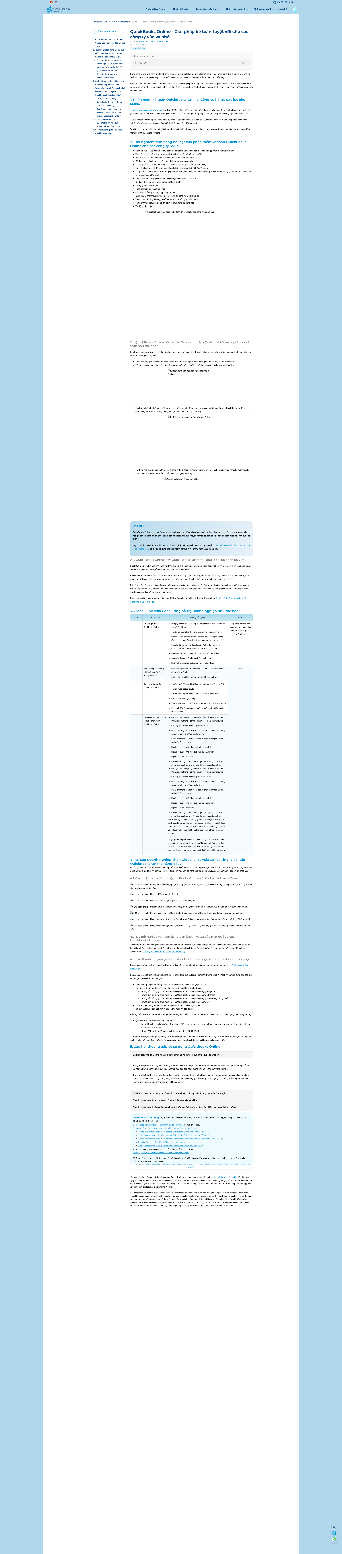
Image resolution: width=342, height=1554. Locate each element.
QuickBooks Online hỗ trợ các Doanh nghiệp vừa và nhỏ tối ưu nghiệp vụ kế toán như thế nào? (110, 63)
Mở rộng (191, 1167)
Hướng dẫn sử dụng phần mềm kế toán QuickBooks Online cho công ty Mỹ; (171, 1146)
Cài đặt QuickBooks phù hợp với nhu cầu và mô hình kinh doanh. (161, 1152)
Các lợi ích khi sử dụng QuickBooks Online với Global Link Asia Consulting (109, 102)
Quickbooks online (138, 48)
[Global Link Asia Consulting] (63, 9)
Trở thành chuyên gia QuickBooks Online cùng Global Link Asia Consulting (108, 122)
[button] (157, 9)
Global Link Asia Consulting (226, 1177)
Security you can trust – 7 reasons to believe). (164, 951)
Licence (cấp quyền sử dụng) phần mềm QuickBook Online (158, 1125)
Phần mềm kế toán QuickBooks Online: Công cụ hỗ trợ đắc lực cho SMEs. (110, 42)
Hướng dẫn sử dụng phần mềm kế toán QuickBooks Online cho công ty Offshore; (173, 1135)
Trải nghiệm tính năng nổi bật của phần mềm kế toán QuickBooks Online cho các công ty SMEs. (109, 53)
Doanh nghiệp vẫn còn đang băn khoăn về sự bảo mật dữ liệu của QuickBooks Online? (109, 112)
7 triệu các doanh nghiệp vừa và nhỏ (146, 110)
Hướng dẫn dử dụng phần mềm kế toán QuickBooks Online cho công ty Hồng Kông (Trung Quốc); (180, 1139)
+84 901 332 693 (285, 2)
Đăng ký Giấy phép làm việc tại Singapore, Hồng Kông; (161, 1142)
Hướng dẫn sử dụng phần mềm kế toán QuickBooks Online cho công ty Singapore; (174, 1132)
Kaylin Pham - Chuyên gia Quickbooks (153, 41)
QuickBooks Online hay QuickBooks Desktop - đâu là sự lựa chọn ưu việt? (109, 74)
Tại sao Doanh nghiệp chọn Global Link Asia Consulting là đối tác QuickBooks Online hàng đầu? (110, 91)
